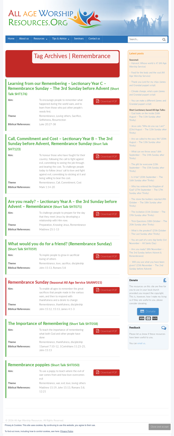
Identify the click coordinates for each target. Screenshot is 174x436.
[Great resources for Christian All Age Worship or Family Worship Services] (54, 26)
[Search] (164, 39)
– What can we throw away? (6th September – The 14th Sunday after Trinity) (146, 155)
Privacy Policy (66, 431)
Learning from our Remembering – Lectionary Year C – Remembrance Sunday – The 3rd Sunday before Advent (63, 89)
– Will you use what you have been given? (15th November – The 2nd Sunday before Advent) (146, 265)
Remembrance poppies (43, 365)
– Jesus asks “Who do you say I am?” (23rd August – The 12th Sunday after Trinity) (148, 129)
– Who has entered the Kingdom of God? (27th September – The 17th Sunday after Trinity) (146, 189)
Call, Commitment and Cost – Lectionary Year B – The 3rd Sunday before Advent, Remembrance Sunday (60, 144)
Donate (150, 311)
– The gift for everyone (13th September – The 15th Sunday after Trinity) (146, 167)
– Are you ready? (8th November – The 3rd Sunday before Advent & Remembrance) (146, 252)
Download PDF (108, 101)
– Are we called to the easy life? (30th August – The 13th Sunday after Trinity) (147, 142)
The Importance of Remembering (53, 324)
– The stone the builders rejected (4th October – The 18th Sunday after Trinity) (147, 202)
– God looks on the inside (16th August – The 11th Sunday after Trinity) (145, 116)
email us (141, 343)
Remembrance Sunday (55, 282)
